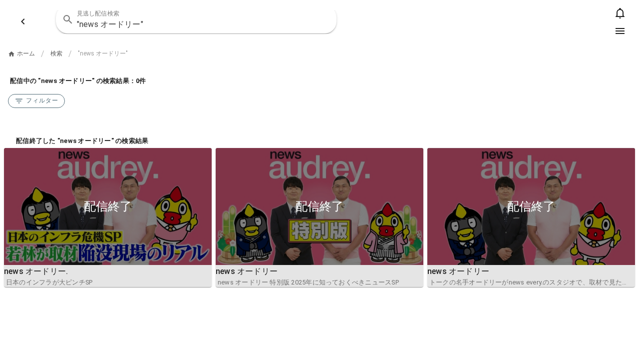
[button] (322, 20)
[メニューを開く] (620, 31)
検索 (56, 53)
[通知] (620, 13)
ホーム (26, 53)
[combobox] (196, 20)
